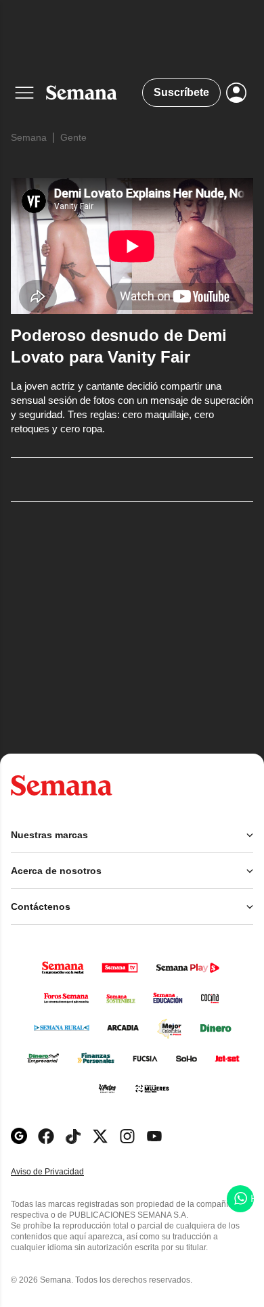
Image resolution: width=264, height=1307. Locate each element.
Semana (29, 137)
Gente (73, 137)
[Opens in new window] (46, 1136)
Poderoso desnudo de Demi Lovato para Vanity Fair (119, 346)
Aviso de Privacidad (61, 1172)
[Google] (19, 1136)
